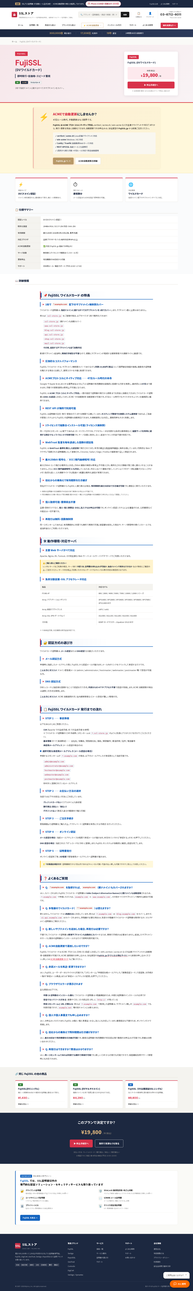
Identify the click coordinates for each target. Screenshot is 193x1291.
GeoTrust (71, 1262)
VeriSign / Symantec (75, 1275)
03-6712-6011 (170, 14)
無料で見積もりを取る (109, 1143)
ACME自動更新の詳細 (87, 160)
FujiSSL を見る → (30, 1217)
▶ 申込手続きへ (151, 84)
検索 (125, 14)
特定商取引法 (159, 1253)
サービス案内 (101, 1253)
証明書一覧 (34, 25)
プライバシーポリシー (161, 1257)
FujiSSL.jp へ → (63, 160)
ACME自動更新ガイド (59, 959)
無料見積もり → (169, 25)
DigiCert (71, 1270)
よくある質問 (165, 4)
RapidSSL (71, 1257)
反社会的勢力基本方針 (162, 1266)
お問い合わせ (130, 1257)
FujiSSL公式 (154, 4)
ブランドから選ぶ (68, 25)
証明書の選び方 (102, 1257)
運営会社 (157, 1249)
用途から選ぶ (50, 25)
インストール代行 (114, 25)
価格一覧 (99, 1249)
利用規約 (157, 1262)
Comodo (71, 1266)
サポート (175, 4)
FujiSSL (70, 1249)
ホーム (20, 25)
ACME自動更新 (91, 25)
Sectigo (71, 1253)
